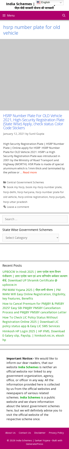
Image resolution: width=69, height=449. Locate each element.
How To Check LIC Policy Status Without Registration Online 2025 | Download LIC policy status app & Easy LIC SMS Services (31, 321)
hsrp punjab (57, 197)
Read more (30, 172)
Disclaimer (40, 432)
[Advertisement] (34, 74)
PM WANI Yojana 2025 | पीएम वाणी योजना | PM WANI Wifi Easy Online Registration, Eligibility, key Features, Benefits (34, 294)
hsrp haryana (25, 192)
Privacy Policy (56, 432)
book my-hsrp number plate (44, 187)
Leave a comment (18, 207)
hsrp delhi (9, 192)
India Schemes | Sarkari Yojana (34, 3)
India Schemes (28, 367)
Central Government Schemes (25, 182)
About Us (10, 432)
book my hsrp (15, 187)
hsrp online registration (33, 197)
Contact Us (25, 432)
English (45, 2)
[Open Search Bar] (64, 15)
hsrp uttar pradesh (15, 202)
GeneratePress (34, 443)
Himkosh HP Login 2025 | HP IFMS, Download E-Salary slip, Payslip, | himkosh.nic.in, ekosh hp (33, 335)
